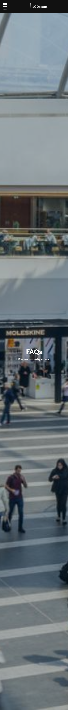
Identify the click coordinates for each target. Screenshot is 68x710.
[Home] (39, 6)
